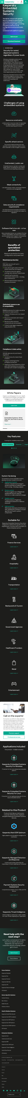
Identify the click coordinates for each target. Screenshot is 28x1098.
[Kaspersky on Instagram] (17, 1090)
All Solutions (4, 990)
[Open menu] (2, 2)
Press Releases (4, 1081)
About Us (3, 1069)
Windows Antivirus (6, 1006)
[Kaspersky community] (21, 1091)
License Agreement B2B (5, 1062)
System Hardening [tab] (8, 444)
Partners (3, 1072)
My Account (25, 2)
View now (7, 424)
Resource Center (4, 1078)
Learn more (13, 546)
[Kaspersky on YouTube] (14, 1090)
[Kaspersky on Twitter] (7, 1090)
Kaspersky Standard (6, 973)
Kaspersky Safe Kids (6, 981)
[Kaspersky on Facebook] (4, 1090)
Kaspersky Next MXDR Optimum (8, 1025)
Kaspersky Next (5, 1035)
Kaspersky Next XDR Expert (8, 1044)
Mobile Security (5, 1003)
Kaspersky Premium (6, 979)
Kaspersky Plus (5, 976)
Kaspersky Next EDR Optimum (8, 1019)
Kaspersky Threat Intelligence (8, 1047)
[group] (14, 72)
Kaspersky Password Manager (8, 987)
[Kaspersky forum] (24, 1091)
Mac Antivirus (4, 1000)
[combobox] (18, 2)
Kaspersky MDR (5, 1041)
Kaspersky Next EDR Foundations (9, 1017)
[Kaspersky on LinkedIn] (10, 1090)
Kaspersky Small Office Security (8, 1014)
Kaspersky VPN (5, 984)
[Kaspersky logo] (9, 2)
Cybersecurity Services (7, 1038)
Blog (2, 1075)
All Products (4, 1028)
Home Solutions (6, 970)
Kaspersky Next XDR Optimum (8, 1022)
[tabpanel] (14, 482)
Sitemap (3, 1084)
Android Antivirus (5, 998)
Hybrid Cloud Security (6, 1050)
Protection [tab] (18, 444)
